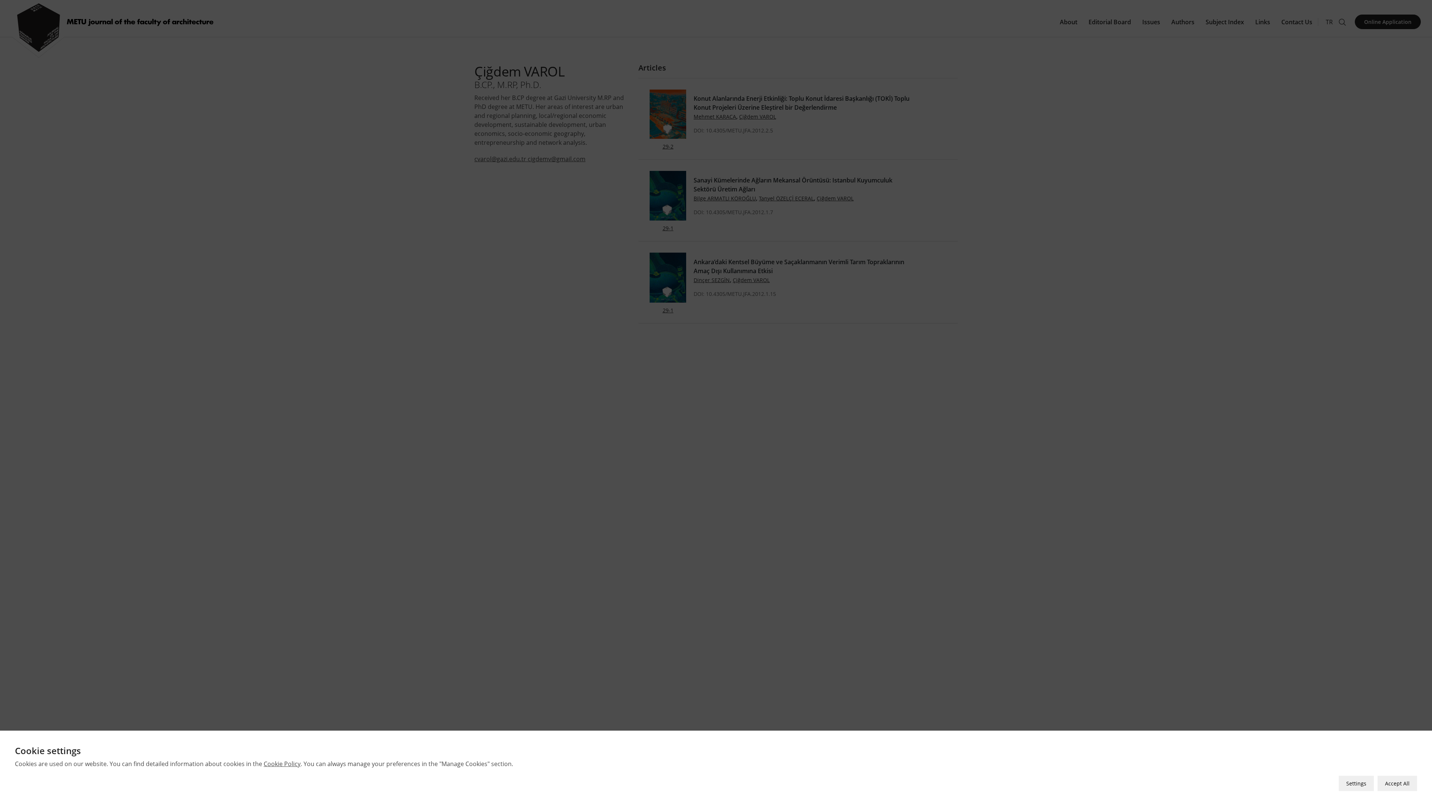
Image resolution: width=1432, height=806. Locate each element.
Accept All (1397, 783)
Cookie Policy (282, 764)
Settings (1356, 783)
